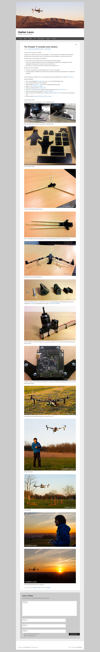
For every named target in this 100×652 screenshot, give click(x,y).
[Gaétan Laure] (50, 28)
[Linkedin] (78, 644)
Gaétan (42, 49)
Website (24, 630)
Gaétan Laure (26, 32)
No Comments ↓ (48, 49)
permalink (48, 587)
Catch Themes (79, 647)
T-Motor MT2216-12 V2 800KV (36, 86)
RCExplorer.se (70, 77)
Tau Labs (73, 381)
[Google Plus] (75, 644)
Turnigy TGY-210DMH (48, 91)
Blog (25, 38)
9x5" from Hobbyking (33, 89)
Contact (54, 38)
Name (24, 619)
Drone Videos (41, 38)
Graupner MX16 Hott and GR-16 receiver (43, 96)
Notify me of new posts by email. (30, 635)
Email (24, 625)
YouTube (48, 38)
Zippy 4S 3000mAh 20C (55, 93)
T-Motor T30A (43, 88)
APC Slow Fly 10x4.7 (62, 89)
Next (76, 44)
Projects (30, 38)
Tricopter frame (40, 81)
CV (35, 38)
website (33, 303)
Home (20, 38)
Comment (25, 602)
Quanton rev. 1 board (38, 84)
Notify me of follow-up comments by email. (31, 633)
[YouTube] (81, 644)
